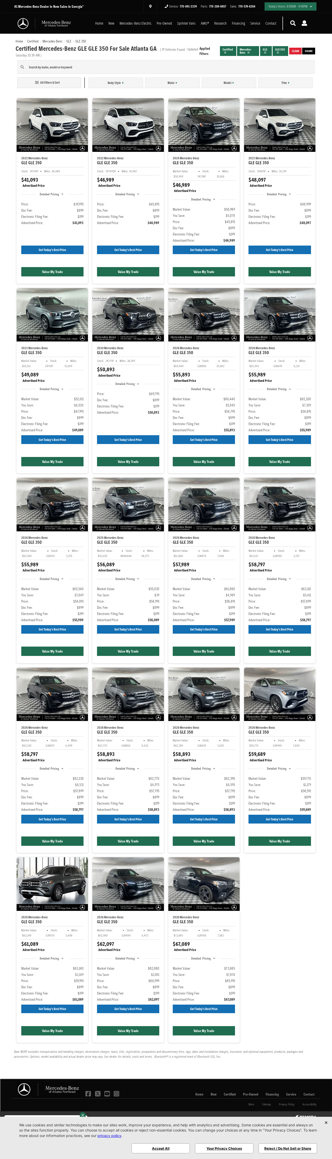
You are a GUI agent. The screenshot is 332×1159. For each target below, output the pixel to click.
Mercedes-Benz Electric (135, 23)
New (111, 23)
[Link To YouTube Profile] (107, 1093)
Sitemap (266, 1104)
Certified (230, 1094)
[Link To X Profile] (98, 1093)
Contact (270, 23)
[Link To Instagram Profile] (116, 1093)
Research (220, 23)
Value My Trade (52, 271)
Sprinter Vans (186, 23)
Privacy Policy (287, 1104)
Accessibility (309, 1104)
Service (255, 23)
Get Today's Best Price (52, 250)
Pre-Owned (164, 23)
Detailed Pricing (49, 194)
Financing (238, 23)
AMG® (205, 23)
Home (99, 23)
